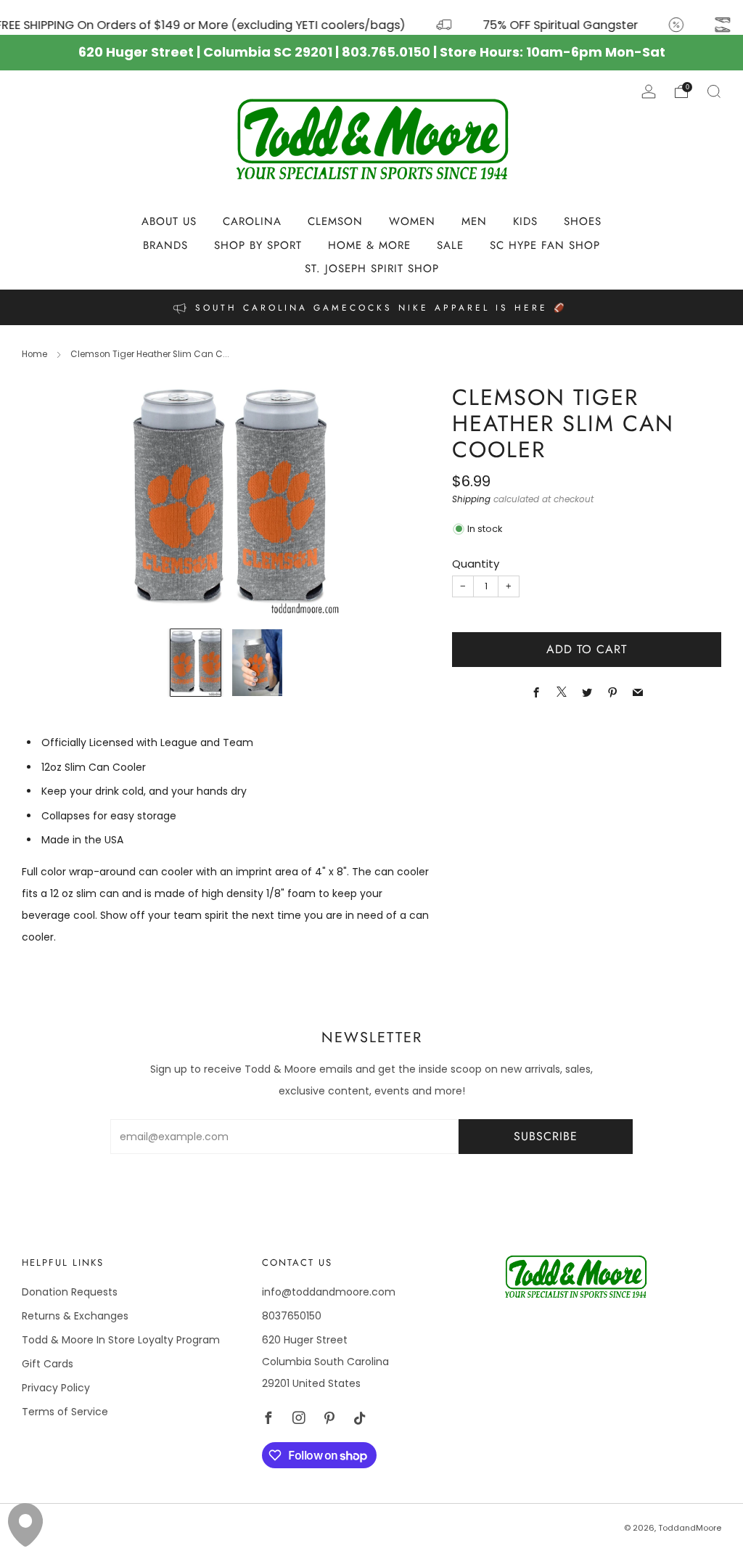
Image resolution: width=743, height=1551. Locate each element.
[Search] (714, 91)
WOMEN (412, 221)
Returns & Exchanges (75, 1316)
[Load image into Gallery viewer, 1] (195, 663)
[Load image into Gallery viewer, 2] (257, 663)
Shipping (471, 499)
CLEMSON (335, 221)
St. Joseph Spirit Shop (372, 269)
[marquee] (371, 17)
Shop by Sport (258, 245)
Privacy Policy (56, 1387)
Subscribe (546, 1136)
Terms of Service (65, 1411)
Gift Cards (47, 1363)
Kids (525, 221)
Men (474, 221)
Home (34, 354)
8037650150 (291, 1316)
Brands (165, 245)
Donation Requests (70, 1292)
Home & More (369, 245)
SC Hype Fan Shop (545, 245)
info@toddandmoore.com (328, 1292)
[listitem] (371, 307)
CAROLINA (252, 221)
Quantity (475, 563)
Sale (450, 245)
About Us (169, 221)
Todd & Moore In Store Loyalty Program (121, 1340)
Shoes (583, 221)
